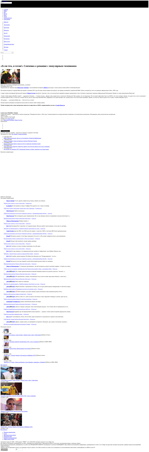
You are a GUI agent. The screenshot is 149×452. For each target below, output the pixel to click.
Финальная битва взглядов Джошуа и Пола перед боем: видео (17, 218)
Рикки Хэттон (31, 93)
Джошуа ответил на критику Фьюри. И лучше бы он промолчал (18, 299)
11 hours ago (34, 304)
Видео (5, 13)
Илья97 (8, 236)
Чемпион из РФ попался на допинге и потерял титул (15, 294)
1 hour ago (50, 213)
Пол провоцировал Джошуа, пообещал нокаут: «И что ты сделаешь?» (19, 238)
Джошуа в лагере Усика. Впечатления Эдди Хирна (17, 348)
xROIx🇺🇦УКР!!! (10, 271)
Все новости (4, 364)
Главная (6, 9)
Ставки (6, 50)
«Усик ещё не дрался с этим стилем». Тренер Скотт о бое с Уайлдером (19, 208)
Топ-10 (5, 33)
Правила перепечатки (9, 432)
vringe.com (10, 118)
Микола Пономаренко (12, 221)
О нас (5, 433)
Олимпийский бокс (9, 44)
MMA (5, 11)
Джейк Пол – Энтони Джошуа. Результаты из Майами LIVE (20, 355)
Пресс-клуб (7, 41)
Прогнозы (6, 27)
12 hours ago (33, 309)
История (6, 47)
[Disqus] (74, 173)
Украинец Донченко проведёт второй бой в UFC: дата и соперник (21, 341)
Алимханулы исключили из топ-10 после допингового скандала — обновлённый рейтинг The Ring (25, 213)
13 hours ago (26, 314)
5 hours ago (34, 263)
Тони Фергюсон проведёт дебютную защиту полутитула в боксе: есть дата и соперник (27, 146)
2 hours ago (28, 223)
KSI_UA (8, 226)
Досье (5, 16)
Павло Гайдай (10, 200)
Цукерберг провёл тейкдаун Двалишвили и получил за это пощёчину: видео (20, 289)
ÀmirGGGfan (10, 231)
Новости (6, 22)
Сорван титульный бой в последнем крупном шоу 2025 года (17, 309)
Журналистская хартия (10, 435)
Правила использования (10, 438)
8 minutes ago (29, 203)
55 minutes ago (38, 208)
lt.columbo (9, 206)
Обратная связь (8, 436)
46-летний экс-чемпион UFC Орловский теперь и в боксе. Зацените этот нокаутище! (26, 149)
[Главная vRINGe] (4, 1)
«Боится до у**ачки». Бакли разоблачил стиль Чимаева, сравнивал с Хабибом (24, 362)
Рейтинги (6, 30)
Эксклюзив (7, 24)
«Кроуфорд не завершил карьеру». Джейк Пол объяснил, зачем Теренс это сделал (22, 228)
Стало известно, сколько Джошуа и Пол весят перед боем (16, 319)
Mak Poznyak (10, 211)
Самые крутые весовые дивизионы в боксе (13, 314)
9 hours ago (42, 284)
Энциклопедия (8, 18)
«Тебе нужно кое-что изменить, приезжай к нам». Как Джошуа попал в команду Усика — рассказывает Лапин (28, 268)
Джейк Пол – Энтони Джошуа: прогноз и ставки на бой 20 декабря (18, 253)
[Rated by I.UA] (19, 450)
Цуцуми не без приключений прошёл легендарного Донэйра (17, 324)
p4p (5, 12)
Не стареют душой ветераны (19, 134)
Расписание (7, 36)
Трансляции (7, 19)
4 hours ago (28, 248)
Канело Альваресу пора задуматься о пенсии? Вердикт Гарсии (20, 141)
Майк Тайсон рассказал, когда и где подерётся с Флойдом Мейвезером (22, 138)
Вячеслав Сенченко (23, 87)
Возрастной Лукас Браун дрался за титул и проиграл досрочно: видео (22, 143)
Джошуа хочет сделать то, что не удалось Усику (14, 203)
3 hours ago (42, 228)
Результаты (7, 38)
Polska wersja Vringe (9, 439)
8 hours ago (34, 273)
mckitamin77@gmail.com (13, 301)
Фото (5, 15)
